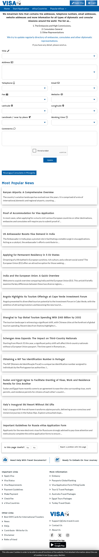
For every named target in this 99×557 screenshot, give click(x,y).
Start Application (21, 8)
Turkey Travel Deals (61, 503)
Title (4, 51)
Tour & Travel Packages (62, 489)
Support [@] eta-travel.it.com (65, 520)
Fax (4, 94)
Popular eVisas (57, 8)
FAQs (6, 526)
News (7, 521)
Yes (27, 448)
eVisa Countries (39, 8)
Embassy (56, 475)
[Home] (12, 3)
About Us (56, 530)
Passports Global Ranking (64, 480)
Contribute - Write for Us (16, 530)
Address (6, 62)
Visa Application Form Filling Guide (68, 485)
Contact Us (57, 525)
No (34, 448)
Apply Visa (9, 475)
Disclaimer (9, 535)
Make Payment (11, 494)
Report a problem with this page (73, 447)
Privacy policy (53, 555)
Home (7, 8)
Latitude (6, 106)
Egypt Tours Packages (62, 498)
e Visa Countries (11, 503)
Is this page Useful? (14, 447)
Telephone (7, 83)
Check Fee (9, 498)
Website (55, 94)
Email (54, 83)
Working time (58, 117)
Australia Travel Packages (64, 494)
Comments (7, 128)
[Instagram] (67, 535)
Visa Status (9, 480)
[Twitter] (59, 535)
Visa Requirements (13, 485)
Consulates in (19, 172)
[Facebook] (52, 535)
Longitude (56, 106)
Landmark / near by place (15, 117)
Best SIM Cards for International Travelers (24, 517)
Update (50, 160)
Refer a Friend (10, 539)
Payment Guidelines (13, 489)
